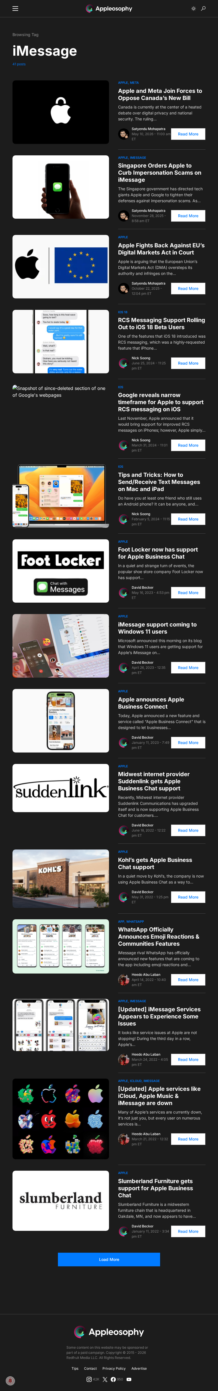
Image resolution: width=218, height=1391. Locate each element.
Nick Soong (141, 358)
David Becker (143, 587)
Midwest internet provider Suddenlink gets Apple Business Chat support (154, 781)
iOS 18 (122, 312)
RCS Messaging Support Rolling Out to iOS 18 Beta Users (161, 324)
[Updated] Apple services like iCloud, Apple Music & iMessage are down (159, 1095)
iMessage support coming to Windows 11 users (157, 628)
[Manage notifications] (10, 1380)
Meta (134, 83)
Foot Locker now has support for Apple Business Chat (158, 553)
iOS (120, 387)
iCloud (136, 1081)
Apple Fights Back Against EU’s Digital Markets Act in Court (161, 249)
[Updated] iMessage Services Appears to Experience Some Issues (159, 1016)
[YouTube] (128, 1379)
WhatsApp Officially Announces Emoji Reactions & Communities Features (158, 936)
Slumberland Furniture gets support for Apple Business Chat (155, 1188)
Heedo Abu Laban (146, 974)
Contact (90, 1368)
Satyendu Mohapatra (148, 129)
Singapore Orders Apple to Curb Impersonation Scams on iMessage (159, 172)
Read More (188, 133)
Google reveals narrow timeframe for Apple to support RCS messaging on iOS (161, 402)
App (121, 922)
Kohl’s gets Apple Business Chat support (155, 863)
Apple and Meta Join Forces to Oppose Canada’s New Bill (160, 94)
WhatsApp (135, 922)
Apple (123, 83)
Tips (75, 1368)
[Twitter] (105, 1379)
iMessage (138, 158)
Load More (109, 1259)
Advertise (139, 1368)
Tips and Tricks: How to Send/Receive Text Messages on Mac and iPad (159, 481)
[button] (15, 8)
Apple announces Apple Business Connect (151, 703)
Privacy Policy (114, 1368)
